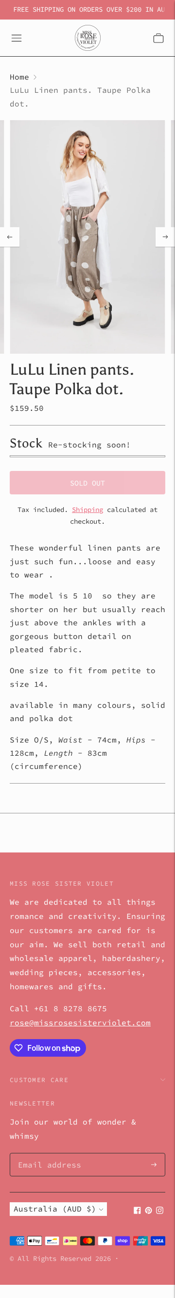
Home (19, 77)
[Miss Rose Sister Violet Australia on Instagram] (159, 1211)
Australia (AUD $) (55, 1208)
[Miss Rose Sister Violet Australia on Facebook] (137, 1211)
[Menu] (16, 38)
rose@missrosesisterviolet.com (80, 1022)
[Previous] (9, 237)
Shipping (87, 509)
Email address (44, 1153)
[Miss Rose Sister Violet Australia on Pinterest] (148, 1211)
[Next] (165, 237)
